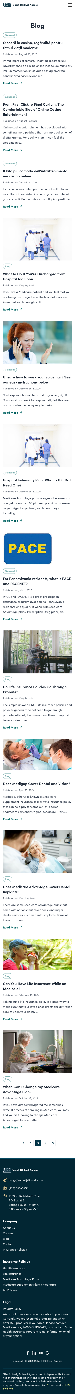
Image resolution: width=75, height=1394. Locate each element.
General (10, 35)
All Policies (10, 1290)
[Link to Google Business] (47, 1353)
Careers (8, 1233)
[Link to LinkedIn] (34, 1353)
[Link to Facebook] (27, 1353)
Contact (8, 1244)
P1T (48, 1385)
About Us (9, 1228)
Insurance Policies (15, 1249)
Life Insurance (12, 1274)
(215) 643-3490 (18, 1188)
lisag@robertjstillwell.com (26, 1180)
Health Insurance (14, 1268)
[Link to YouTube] (41, 1353)
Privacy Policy (12, 1309)
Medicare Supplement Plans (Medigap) (29, 1284)
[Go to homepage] (20, 5)
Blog (7, 266)
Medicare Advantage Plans (21, 1279)
